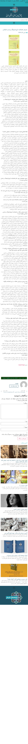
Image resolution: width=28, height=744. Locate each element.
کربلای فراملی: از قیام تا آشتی (20, 509)
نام (26, 421)
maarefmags (21, 365)
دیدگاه (25, 403)
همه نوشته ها (14, 386)
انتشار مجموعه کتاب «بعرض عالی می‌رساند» (17, 555)
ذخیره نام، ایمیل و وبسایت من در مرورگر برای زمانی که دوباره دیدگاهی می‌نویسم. (14, 435)
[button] (14, 4)
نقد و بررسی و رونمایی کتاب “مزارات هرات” (17, 579)
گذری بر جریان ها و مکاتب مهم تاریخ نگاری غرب (15, 533)
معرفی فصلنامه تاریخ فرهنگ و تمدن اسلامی (15, 29)
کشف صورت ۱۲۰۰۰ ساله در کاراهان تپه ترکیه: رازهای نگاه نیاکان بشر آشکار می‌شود (14, 461)
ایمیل (25, 427)
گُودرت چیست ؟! (23, 485)
